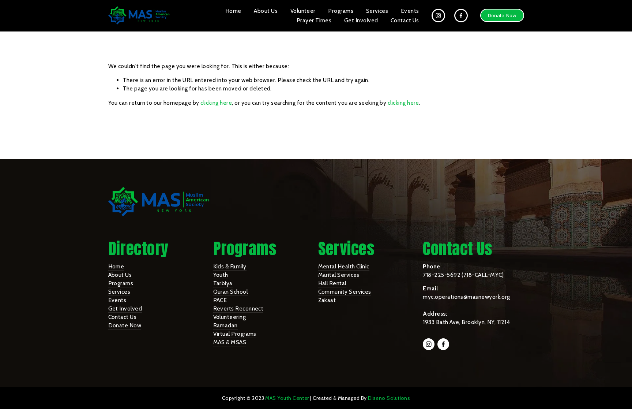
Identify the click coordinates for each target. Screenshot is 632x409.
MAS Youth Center (287, 398)
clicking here (216, 102)
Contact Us (405, 20)
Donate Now (502, 15)
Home (233, 10)
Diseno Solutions (389, 398)
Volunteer (303, 10)
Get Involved (361, 20)
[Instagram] (438, 15)
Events (410, 10)
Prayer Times (314, 20)
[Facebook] (461, 15)
